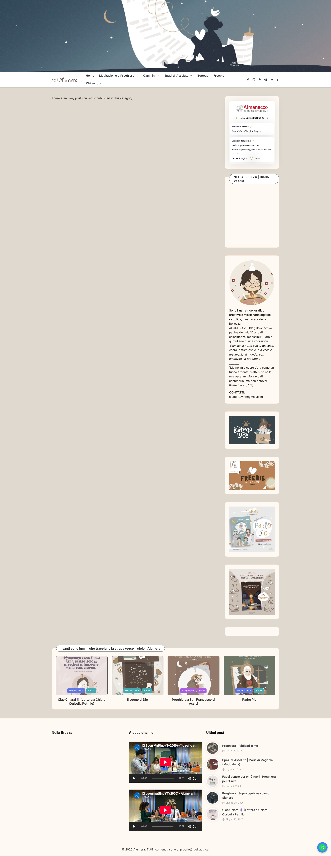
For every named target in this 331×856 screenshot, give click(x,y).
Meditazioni (76, 690)
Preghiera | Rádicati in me (240, 745)
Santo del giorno (252, 129)
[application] (165, 762)
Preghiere (188, 690)
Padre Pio (249, 699)
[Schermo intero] (195, 778)
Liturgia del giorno (252, 149)
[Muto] (189, 778)
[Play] (134, 778)
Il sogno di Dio (137, 699)
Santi (91, 690)
